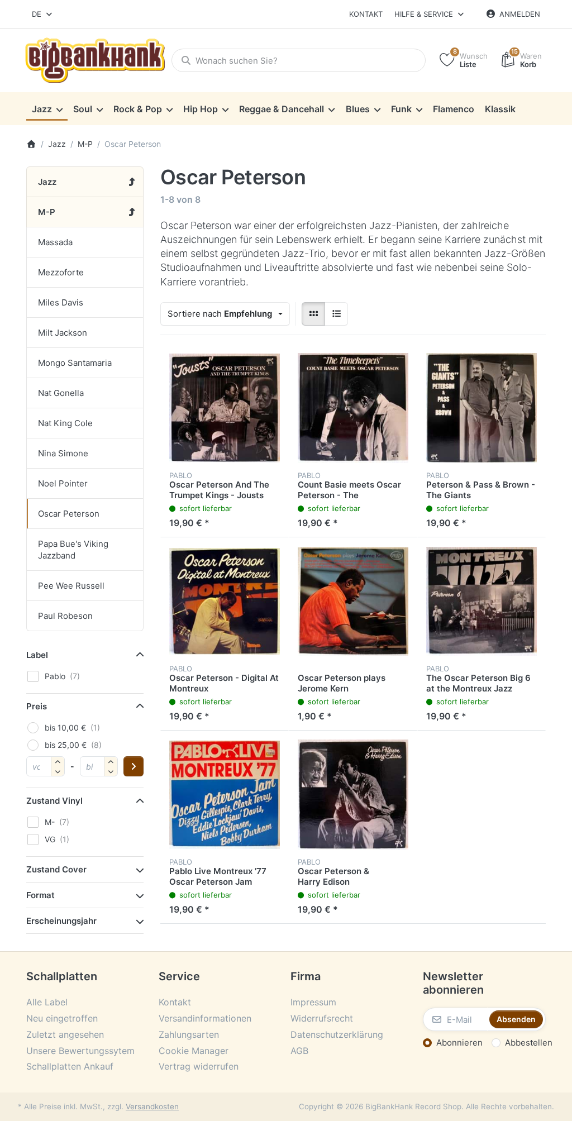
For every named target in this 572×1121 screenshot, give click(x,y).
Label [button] (37, 655)
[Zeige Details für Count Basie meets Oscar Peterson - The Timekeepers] (353, 408)
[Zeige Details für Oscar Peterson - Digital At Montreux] (224, 601)
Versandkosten (152, 1106)
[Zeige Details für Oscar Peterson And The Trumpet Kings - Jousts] (224, 408)
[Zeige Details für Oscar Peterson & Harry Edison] (353, 795)
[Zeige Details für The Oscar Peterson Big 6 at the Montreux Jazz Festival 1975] (481, 601)
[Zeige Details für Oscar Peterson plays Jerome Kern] (353, 601)
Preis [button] (36, 706)
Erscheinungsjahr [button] (61, 920)
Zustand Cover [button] (56, 869)
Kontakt (366, 13)
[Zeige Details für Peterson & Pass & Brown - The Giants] (481, 408)
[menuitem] (47, 109)
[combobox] (42, 14)
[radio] (313, 314)
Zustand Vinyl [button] (54, 800)
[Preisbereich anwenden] (133, 766)
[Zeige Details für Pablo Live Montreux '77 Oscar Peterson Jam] (224, 795)
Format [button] (40, 895)
